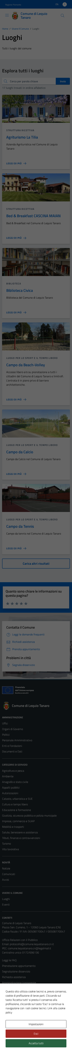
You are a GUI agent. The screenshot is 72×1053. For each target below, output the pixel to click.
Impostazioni (36, 1024)
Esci (36, 1033)
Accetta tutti (36, 1043)
